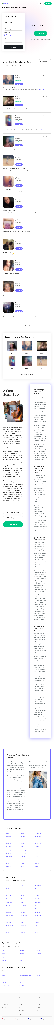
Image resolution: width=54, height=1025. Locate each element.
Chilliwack (8, 905)
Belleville (8, 836)
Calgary (3, 957)
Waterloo (37, 863)
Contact (20, 1004)
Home (3, 7)
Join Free (40, 33)
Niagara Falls (24, 853)
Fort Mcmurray (9, 915)
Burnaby (8, 899)
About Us (39, 997)
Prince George (38, 899)
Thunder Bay (38, 853)
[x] (5, 1022)
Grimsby (8, 860)
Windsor (37, 866)
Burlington (8, 846)
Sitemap (38, 1014)
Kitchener (23, 836)
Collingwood (9, 856)
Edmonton (21, 953)
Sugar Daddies (5, 1004)
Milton (22, 846)
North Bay (23, 856)
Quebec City (38, 902)
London (22, 840)
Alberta (3, 975)
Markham (23, 843)
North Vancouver (39, 889)
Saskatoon (37, 919)
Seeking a (6, 26)
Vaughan (37, 860)
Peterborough (38, 833)
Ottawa (22, 866)
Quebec (38, 975)
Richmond (37, 912)
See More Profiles (27, 326)
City (5, 38)
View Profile (19, 84)
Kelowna (23, 892)
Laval (22, 902)
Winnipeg (39, 953)
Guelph (8, 863)
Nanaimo (23, 932)
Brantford (8, 843)
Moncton (23, 929)
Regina (36, 909)
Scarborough (38, 843)
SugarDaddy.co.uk (33, 1019)
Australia (23, 880)
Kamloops (23, 889)
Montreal (4, 960)
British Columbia (5, 979)
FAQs (16, 7)
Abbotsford (8, 885)
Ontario (17, 66)
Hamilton (8, 866)
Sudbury (37, 846)
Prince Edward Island (24, 985)
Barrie (7, 833)
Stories (20, 1001)
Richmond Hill (38, 836)
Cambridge (9, 850)
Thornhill (37, 850)
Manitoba (4, 982)
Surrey (3, 953)
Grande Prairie (9, 925)
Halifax (22, 885)
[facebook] (2, 1022)
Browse (12, 7)
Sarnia (36, 840)
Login (40, 3)
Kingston (23, 833)
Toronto (36, 856)
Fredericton (9, 919)
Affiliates (38, 1007)
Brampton (8, 840)
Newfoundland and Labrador (25, 975)
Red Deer (37, 905)
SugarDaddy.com (7, 1019)
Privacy (38, 1004)
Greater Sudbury (10, 929)
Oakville (22, 860)
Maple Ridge (24, 915)
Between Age (7, 33)
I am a (5, 19)
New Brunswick (5, 985)
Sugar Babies (10, 66)
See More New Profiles (27, 374)
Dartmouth (8, 912)
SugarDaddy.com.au (46, 1019)
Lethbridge (23, 905)
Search (8, 7)
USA (7, 880)
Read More (41, 89)
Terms (38, 1001)
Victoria (36, 925)
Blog (20, 997)
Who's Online (22, 7)
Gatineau (8, 922)
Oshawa (23, 863)
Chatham (8, 853)
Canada (13, 880)
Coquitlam (8, 909)
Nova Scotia (22, 979)
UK (18, 880)
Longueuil (23, 912)
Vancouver (21, 957)
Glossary (38, 1010)
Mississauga (24, 850)
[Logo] (5, 4)
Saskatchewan (40, 979)
